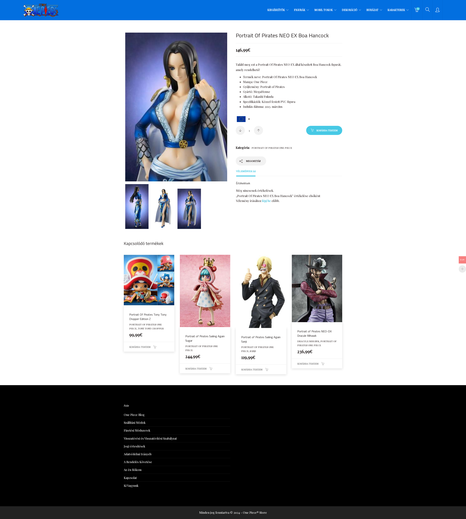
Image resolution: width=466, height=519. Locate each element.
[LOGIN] (437, 10)
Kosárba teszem (327, 130)
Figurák (299, 10)
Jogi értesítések (134, 446)
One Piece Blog (134, 415)
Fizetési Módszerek (137, 430)
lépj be (266, 201)
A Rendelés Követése (138, 462)
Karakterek (396, 10)
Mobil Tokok (323, 10)
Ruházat (372, 10)
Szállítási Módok (134, 422)
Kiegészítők (276, 10)
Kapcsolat (130, 478)
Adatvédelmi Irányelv (138, 454)
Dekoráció (349, 10)
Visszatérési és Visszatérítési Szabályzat (150, 438)
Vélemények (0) (246, 171)
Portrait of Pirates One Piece (272, 147)
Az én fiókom (132, 470)
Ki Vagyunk (131, 485)
